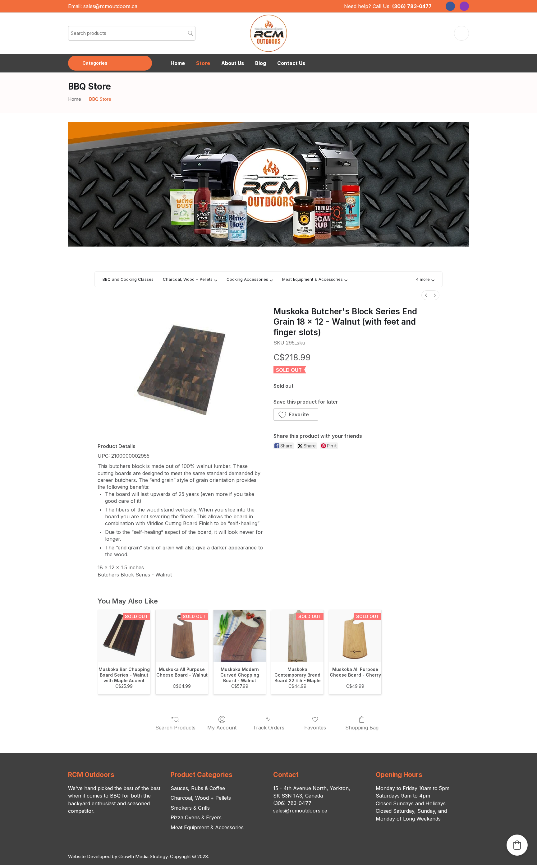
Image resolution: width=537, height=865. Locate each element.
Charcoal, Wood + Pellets (201, 798)
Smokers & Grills (190, 808)
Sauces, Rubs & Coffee (198, 788)
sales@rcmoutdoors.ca (110, 6)
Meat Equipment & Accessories (207, 827)
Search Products (175, 727)
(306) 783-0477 (412, 6)
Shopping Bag (362, 727)
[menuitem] (426, 295)
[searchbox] (131, 33)
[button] (425, 279)
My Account (221, 727)
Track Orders (268, 727)
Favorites (315, 727)
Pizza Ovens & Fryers (196, 817)
